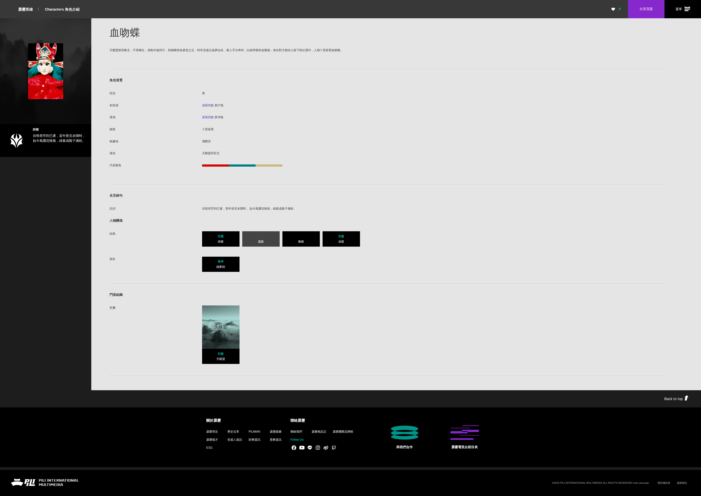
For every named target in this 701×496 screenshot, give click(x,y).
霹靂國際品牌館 (343, 431)
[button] (682, 9)
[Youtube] (302, 447)
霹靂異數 (208, 105)
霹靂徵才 (212, 439)
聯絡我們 (296, 431)
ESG (209, 447)
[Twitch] (334, 447)
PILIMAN (254, 431)
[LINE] (310, 447)
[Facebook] (294, 447)
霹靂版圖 (275, 431)
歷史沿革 (233, 431)
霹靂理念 (212, 431)
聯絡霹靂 (297, 420)
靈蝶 (261, 241)
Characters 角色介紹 (62, 9)
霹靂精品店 (319, 431)
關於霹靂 (213, 420)
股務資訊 (275, 439)
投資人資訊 (234, 439)
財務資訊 (254, 439)
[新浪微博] (326, 447)
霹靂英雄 (25, 9)
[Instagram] (318, 447)
